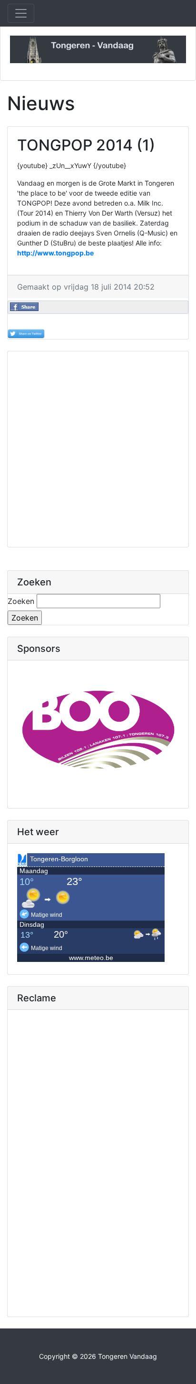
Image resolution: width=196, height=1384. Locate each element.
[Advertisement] (98, 449)
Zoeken (21, 601)
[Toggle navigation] (21, 13)
